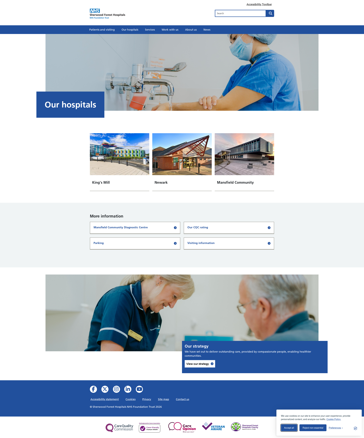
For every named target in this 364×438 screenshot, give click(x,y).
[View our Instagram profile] (118, 390)
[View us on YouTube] (141, 390)
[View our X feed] (106, 390)
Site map (163, 399)
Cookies (131, 399)
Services (150, 29)
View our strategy (198, 363)
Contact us (182, 399)
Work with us (170, 29)
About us (191, 29)
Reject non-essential (313, 427)
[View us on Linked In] (129, 390)
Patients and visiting (102, 29)
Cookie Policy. (333, 419)
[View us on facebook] (95, 390)
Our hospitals (130, 29)
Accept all (289, 427)
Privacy (146, 399)
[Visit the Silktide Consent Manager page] (355, 427)
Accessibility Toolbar (259, 4)
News (206, 29)
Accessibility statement (104, 399)
